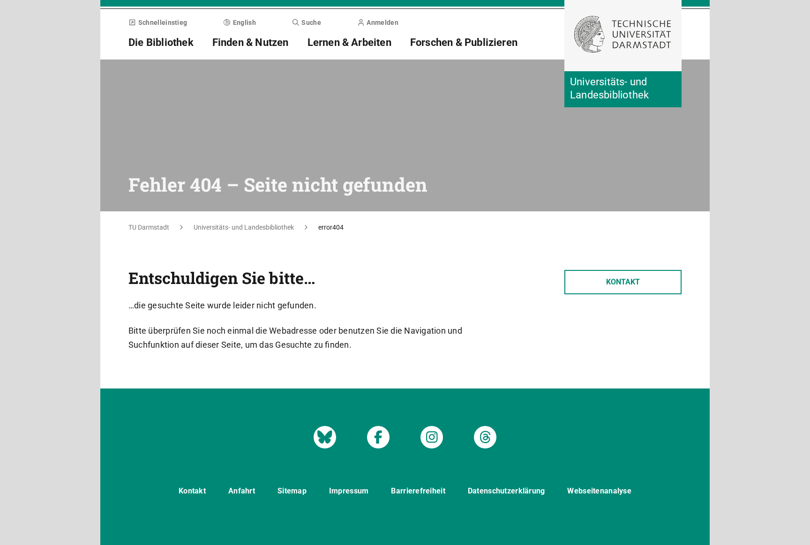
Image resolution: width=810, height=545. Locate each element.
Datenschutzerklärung (506, 490)
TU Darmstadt (148, 227)
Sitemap (292, 490)
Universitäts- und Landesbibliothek (244, 227)
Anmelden (382, 22)
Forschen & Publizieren (464, 42)
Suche (311, 22)
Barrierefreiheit (418, 490)
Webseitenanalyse (599, 490)
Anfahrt (241, 490)
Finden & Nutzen (250, 42)
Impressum (349, 490)
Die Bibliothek (161, 42)
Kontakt (623, 281)
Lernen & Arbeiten (349, 42)
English (244, 22)
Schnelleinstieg (162, 22)
